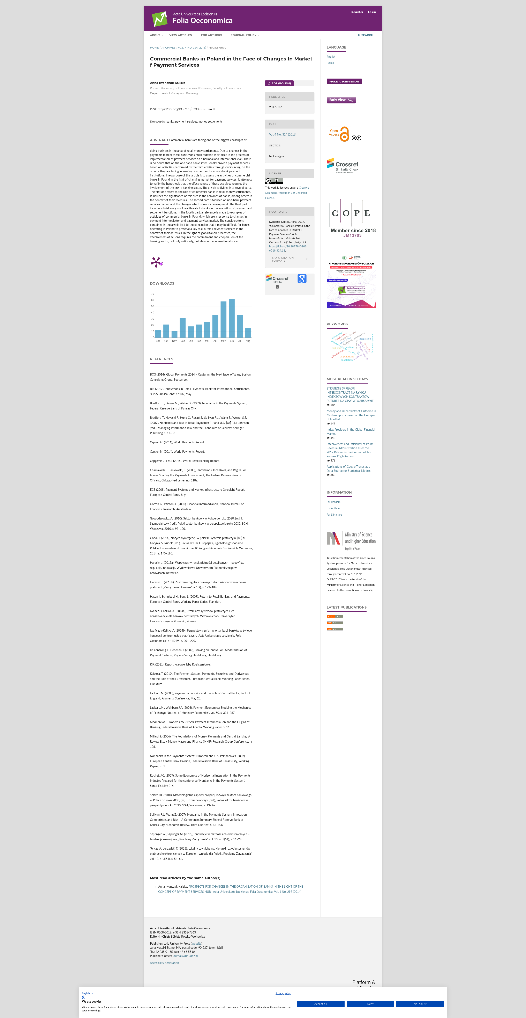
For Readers (333, 502)
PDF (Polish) (281, 83)
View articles (181, 35)
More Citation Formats (283, 259)
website (196, 943)
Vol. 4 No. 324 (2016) (192, 47)
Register (357, 12)
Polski (330, 63)
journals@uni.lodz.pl (185, 956)
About (155, 35)
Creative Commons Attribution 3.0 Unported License (287, 193)
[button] (88, 993)
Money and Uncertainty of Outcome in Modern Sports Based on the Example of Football (351, 415)
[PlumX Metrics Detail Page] (156, 262)
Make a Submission (344, 81)
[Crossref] (342, 173)
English (331, 57)
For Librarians (334, 515)
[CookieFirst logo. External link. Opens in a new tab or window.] (83, 997)
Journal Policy (244, 35)
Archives (168, 47)
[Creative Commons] (356, 141)
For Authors (212, 35)
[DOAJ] (339, 141)
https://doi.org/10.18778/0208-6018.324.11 (186, 109)
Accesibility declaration (164, 963)
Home (154, 47)
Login (372, 12)
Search (367, 35)
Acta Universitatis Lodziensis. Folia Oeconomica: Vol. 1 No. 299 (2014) (257, 891)
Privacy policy (283, 993)
